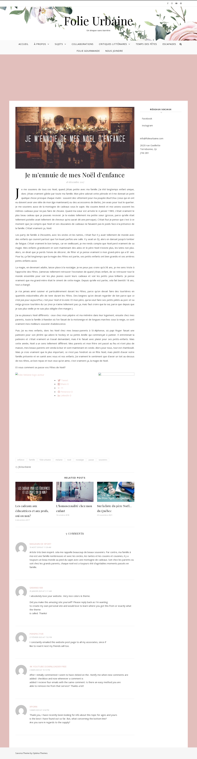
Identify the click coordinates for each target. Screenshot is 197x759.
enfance (20, 459)
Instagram (147, 125)
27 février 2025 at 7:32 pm (41, 637)
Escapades (169, 44)
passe (91, 459)
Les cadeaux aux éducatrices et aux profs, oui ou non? (32, 511)
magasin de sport (40, 543)
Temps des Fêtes (146, 44)
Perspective (37, 633)
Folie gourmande (88, 50)
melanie (59, 459)
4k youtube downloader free (48, 666)
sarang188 (36, 587)
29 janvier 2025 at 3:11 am (41, 591)
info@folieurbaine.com (151, 138)
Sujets (59, 44)
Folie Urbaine (98, 20)
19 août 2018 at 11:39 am (40, 547)
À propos (40, 44)
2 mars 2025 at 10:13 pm (40, 670)
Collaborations (82, 44)
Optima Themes (40, 753)
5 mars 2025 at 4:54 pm (39, 710)
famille (32, 459)
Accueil (23, 44)
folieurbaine (24, 466)
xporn (33, 706)
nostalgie (80, 459)
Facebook (147, 118)
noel (69, 459)
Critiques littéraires (113, 44)
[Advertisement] (98, 77)
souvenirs (103, 459)
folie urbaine (45, 459)
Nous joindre (114, 50)
